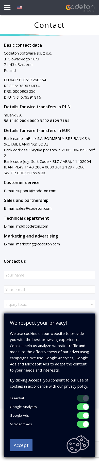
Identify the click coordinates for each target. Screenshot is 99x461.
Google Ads (19, 415)
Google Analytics (23, 406)
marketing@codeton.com (38, 243)
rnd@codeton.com (32, 226)
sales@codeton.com (34, 208)
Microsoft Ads (21, 424)
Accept (21, 445)
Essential (17, 398)
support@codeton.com (36, 190)
